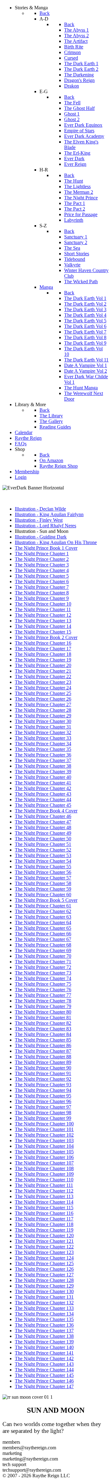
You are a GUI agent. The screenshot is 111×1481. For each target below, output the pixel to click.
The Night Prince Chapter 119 (44, 1230)
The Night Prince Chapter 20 (43, 665)
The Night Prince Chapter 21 (43, 671)
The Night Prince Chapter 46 (43, 816)
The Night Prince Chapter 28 (43, 710)
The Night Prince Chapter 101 (44, 1129)
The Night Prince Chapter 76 (43, 989)
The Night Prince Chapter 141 (44, 1353)
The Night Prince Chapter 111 (44, 1185)
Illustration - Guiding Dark (41, 536)
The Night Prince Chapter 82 (43, 1023)
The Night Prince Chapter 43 (43, 794)
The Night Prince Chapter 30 (43, 721)
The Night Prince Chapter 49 (43, 833)
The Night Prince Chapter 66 (43, 933)
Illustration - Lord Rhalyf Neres (45, 525)
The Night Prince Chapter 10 (43, 603)
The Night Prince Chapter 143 (44, 1364)
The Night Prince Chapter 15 (43, 631)
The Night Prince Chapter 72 (43, 967)
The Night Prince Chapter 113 (44, 1196)
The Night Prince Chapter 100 (44, 1123)
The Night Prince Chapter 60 (43, 894)
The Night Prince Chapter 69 (43, 950)
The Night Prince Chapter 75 (43, 984)
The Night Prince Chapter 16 (43, 643)
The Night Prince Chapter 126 (44, 1269)
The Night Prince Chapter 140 (44, 1347)
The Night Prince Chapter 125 (44, 1263)
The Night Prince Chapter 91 (43, 1073)
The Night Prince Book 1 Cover (46, 548)
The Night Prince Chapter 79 (43, 1006)
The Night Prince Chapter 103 (44, 1140)
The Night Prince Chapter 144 (44, 1369)
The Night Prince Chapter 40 (43, 777)
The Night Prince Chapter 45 (43, 805)
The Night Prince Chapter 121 (44, 1241)
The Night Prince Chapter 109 (44, 1174)
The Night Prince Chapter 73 (43, 972)
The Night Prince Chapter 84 (43, 1034)
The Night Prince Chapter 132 (44, 1302)
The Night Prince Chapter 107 (44, 1162)
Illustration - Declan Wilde (40, 508)
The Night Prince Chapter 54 (43, 861)
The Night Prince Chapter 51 (43, 844)
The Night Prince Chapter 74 (43, 978)
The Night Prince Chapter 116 (44, 1213)
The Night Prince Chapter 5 (42, 576)
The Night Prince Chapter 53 (43, 855)
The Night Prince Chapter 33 (43, 738)
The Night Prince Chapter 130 (44, 1291)
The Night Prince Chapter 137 (44, 1330)
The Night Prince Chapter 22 (43, 676)
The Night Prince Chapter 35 (43, 749)
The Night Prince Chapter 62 (43, 911)
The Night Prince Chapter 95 (43, 1095)
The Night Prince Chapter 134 (44, 1313)
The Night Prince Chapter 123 (44, 1252)
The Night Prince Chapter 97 (43, 1107)
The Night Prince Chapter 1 (42, 553)
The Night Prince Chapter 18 (43, 654)
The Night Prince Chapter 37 (43, 760)
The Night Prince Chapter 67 (43, 939)
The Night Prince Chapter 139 (44, 1341)
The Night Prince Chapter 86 (43, 1045)
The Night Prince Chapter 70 (43, 956)
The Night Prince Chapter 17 (43, 648)
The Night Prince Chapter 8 (42, 592)
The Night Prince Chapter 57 (43, 877)
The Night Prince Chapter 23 (43, 682)
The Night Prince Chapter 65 (43, 928)
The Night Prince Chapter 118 (44, 1224)
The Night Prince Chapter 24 (43, 687)
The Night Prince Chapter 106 (44, 1157)
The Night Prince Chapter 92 (43, 1079)
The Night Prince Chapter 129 (44, 1285)
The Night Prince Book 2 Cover (46, 637)
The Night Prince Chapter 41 (43, 782)
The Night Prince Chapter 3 (42, 564)
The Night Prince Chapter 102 (44, 1135)
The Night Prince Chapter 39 (43, 771)
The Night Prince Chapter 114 (44, 1202)
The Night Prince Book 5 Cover (46, 900)
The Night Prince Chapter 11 (43, 609)
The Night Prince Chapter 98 (43, 1112)
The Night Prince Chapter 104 (44, 1146)
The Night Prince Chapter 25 (43, 693)
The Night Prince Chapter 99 (43, 1118)
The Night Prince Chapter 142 (44, 1358)
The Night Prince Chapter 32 (43, 732)
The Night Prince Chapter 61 (43, 905)
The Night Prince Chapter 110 (44, 1179)
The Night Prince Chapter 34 (43, 743)
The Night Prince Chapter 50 (43, 838)
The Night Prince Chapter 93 (43, 1084)
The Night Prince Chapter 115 (44, 1207)
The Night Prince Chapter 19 (43, 659)
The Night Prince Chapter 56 (43, 872)
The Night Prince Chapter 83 (43, 1028)
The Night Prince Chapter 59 (43, 889)
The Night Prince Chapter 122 (44, 1246)
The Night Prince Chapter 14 (43, 626)
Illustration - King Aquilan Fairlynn (49, 514)
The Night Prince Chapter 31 (43, 726)
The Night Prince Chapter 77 (43, 995)
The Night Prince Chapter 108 (44, 1168)
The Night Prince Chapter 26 (43, 699)
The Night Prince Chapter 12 (43, 615)
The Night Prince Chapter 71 (43, 961)
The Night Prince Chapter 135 (44, 1319)
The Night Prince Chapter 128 (44, 1280)
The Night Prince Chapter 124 (44, 1258)
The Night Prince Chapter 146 (44, 1380)
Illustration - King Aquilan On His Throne (56, 542)
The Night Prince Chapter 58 (43, 883)
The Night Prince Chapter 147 (44, 1386)
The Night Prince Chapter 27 (43, 704)
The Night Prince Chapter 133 (44, 1308)
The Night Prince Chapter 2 (42, 559)
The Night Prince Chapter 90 (43, 1067)
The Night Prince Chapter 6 (42, 581)
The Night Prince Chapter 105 (44, 1151)
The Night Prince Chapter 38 (43, 766)
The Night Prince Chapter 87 (43, 1051)
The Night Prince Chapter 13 (43, 620)
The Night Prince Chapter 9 (42, 598)
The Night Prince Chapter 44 (43, 799)
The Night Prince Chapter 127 (44, 1274)
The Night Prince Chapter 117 (44, 1218)
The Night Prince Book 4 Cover (46, 810)
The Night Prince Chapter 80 (43, 1012)
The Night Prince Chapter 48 (43, 827)
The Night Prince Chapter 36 (43, 754)
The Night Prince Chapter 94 (43, 1090)
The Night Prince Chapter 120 (44, 1235)
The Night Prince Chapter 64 (43, 922)
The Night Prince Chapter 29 (43, 715)
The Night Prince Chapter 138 (44, 1336)
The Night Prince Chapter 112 (44, 1190)
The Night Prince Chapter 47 (43, 822)
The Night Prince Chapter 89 (43, 1062)
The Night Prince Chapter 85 (43, 1040)
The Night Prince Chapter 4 (42, 570)
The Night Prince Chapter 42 (43, 788)
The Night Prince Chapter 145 (44, 1375)
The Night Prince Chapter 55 (43, 866)
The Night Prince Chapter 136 (44, 1325)
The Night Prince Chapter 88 (43, 1056)
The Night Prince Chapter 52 (43, 849)
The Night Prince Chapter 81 (43, 1017)
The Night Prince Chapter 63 (43, 917)
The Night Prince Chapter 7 (42, 587)
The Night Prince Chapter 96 (43, 1101)
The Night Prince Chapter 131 (44, 1297)
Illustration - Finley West (39, 520)
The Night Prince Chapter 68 (43, 944)
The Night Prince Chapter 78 (43, 1000)
